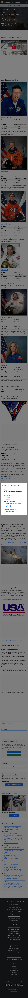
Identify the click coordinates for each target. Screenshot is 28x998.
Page (12, 503)
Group (19, 503)
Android (8, 499)
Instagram (9, 505)
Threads (8, 507)
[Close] (26, 485)
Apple (7, 497)
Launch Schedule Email (12, 511)
